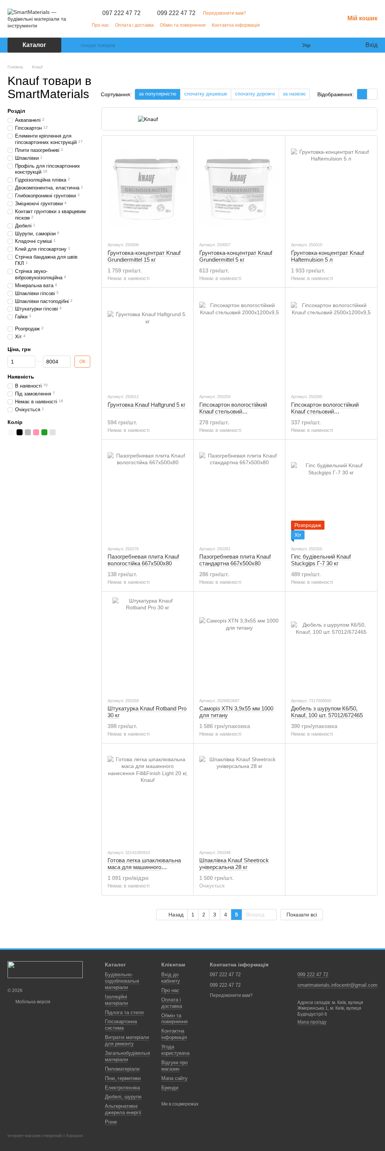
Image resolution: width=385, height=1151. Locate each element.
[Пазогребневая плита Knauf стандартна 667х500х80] (239, 492)
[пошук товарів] (75, 45)
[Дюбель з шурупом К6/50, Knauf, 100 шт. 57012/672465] (331, 644)
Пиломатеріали (122, 1069)
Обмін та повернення (183, 25)
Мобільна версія (32, 1001)
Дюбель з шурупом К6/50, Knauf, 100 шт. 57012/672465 (327, 711)
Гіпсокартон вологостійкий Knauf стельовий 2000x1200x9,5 (233, 411)
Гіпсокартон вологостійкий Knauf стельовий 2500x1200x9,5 (325, 411)
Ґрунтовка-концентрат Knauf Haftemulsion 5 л (327, 256)
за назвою (294, 94)
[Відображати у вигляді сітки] (362, 94)
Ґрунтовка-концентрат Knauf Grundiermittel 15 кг (144, 256)
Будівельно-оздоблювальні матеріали (122, 981)
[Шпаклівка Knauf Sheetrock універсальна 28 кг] (239, 796)
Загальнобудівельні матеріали (127, 1056)
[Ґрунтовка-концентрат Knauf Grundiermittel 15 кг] (148, 188)
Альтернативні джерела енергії (123, 1109)
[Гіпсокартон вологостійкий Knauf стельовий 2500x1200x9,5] (331, 340)
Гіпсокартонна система (121, 1025)
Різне (111, 1122)
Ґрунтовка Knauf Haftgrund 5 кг (146, 404)
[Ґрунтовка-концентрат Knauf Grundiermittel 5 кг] (239, 188)
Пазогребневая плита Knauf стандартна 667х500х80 (235, 559)
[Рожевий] (36, 432)
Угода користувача (175, 1050)
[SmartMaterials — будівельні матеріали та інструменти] (45, 969)
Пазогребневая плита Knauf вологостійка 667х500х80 (143, 559)
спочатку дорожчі (255, 94)
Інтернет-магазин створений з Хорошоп (45, 1135)
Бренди (169, 1087)
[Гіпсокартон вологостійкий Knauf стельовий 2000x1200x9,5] (239, 340)
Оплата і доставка (134, 25)
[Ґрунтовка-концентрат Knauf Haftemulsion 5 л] (331, 188)
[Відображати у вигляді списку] (372, 94)
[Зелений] (44, 432)
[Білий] (11, 432)
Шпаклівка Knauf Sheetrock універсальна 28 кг (234, 863)
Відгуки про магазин (174, 1066)
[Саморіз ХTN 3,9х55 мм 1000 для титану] (239, 644)
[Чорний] (19, 432)
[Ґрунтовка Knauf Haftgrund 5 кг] (148, 340)
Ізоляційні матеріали (116, 1000)
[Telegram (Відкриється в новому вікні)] (302, 25)
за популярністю (157, 94)
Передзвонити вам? (224, 13)
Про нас (100, 25)
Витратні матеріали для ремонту (127, 1040)
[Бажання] (343, 45)
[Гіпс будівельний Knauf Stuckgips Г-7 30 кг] (331, 492)
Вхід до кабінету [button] (170, 978)
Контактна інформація (236, 25)
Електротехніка (122, 1087)
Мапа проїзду (311, 1022)
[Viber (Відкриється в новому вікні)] (311, 25)
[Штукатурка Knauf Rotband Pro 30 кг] (148, 644)
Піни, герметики (123, 1078)
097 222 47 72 (121, 13)
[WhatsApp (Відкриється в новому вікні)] (320, 25)
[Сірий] (28, 432)
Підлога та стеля (124, 1012)
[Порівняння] (328, 45)
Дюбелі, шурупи (123, 1097)
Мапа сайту (174, 1078)
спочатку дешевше (205, 94)
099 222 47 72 (176, 13)
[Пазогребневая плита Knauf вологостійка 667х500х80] (148, 492)
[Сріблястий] (52, 432)
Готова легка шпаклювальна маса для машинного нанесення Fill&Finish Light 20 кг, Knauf (145, 870)
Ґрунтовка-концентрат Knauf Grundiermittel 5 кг (235, 256)
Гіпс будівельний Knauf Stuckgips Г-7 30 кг (321, 559)
